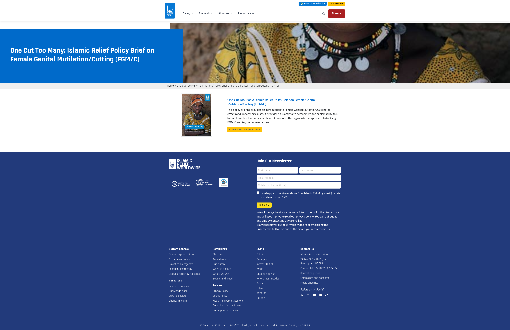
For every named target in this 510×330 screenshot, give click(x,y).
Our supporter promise (226, 310)
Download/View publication (245, 129)
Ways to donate (222, 269)
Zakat (260, 254)
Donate (336, 13)
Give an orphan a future (182, 254)
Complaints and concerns (315, 278)
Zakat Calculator (336, 4)
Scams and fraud (223, 278)
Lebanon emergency (180, 269)
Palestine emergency (181, 264)
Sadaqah (262, 259)
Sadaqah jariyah (266, 274)
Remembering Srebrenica (314, 4)
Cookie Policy (220, 296)
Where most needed (268, 278)
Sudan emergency (179, 259)
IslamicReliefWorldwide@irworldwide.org (282, 224)
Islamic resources (179, 286)
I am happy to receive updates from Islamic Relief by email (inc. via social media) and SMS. (300, 195)
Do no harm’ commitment (227, 305)
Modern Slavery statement (228, 301)
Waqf (260, 269)
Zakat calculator (178, 296)
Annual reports (221, 259)
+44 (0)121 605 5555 (325, 268)
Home (170, 86)
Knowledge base (178, 291)
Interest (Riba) (265, 264)
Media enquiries (309, 283)
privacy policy (304, 216)
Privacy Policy (220, 291)
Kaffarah (261, 293)
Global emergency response (184, 274)
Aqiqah (260, 283)
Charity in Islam (178, 301)
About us (218, 254)
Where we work (221, 274)
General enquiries (310, 273)
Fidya (260, 288)
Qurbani (261, 298)
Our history (219, 264)
